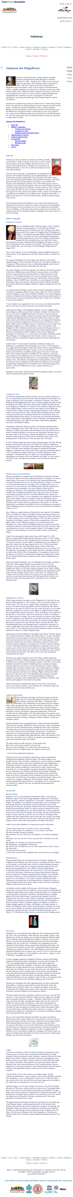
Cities (60, 47)
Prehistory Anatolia (40, 47)
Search (44, 49)
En (61, 21)
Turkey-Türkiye (25, 47)
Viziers (29, 56)
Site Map (36, 49)
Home (4, 47)
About (28, 49)
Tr (70, 4)
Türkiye (69, 81)
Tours (15, 47)
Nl (66, 21)
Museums (67, 47)
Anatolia (52, 47)
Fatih (35, 56)
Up (10, 47)
